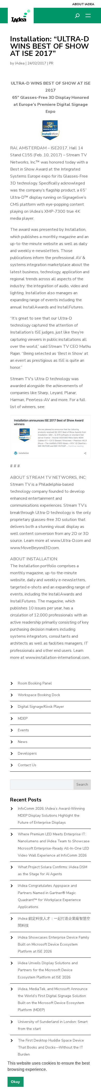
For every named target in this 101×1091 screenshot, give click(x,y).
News (22, 741)
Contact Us (27, 765)
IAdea (20, 63)
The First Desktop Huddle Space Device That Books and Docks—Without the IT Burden (51, 1047)
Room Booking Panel (35, 683)
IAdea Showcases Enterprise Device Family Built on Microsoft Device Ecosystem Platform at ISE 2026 (53, 944)
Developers (27, 753)
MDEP (22, 718)
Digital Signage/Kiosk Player (41, 706)
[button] (48, 1070)
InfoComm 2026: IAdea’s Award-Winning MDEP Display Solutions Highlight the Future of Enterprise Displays (51, 815)
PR (51, 63)
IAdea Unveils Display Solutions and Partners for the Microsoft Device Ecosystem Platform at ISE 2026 (48, 970)
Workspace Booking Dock (39, 694)
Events (23, 730)
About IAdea (83, 4)
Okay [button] (15, 1082)
